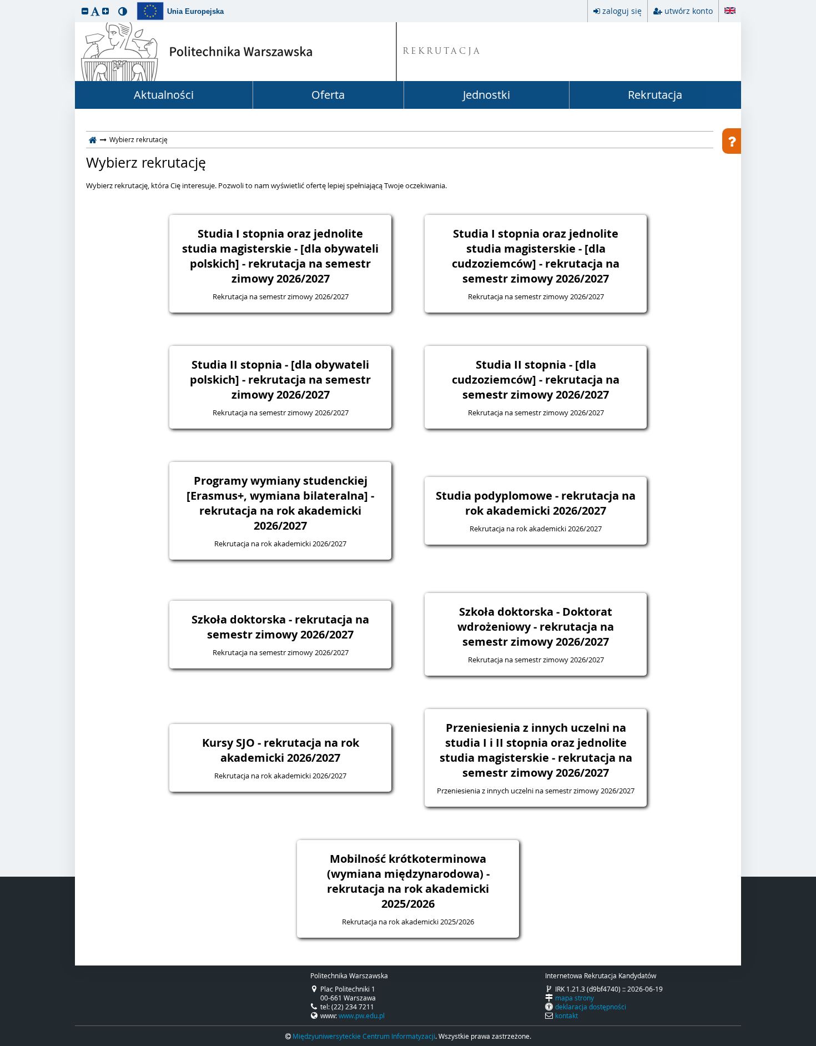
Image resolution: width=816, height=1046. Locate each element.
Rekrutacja (655, 94)
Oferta (328, 94)
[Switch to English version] (730, 9)
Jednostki (486, 94)
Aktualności (164, 94)
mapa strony (574, 997)
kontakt (566, 1015)
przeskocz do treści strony (3, 3)
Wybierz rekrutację (146, 163)
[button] (85, 11)
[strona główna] (93, 139)
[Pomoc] (731, 141)
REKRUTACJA (442, 52)
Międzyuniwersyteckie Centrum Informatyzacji (364, 1036)
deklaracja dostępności (590, 1006)
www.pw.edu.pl (362, 1015)
